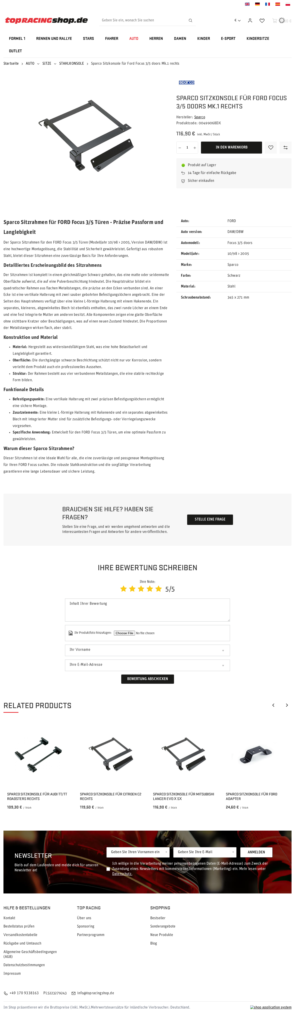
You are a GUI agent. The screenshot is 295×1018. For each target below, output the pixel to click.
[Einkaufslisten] (262, 20)
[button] (273, 705)
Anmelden (256, 852)
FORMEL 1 (17, 39)
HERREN (156, 39)
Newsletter (33, 855)
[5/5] (158, 589)
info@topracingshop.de (95, 993)
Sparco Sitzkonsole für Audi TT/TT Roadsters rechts (37, 796)
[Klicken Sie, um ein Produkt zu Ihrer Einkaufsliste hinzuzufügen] (271, 148)
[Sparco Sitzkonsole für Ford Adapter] (256, 754)
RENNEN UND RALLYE (54, 39)
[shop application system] (271, 1007)
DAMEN (180, 39)
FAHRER (111, 39)
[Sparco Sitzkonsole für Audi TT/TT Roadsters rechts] (38, 754)
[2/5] (132, 589)
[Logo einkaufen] (46, 20)
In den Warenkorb (232, 147)
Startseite (11, 64)
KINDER (203, 39)
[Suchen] (190, 20)
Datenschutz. (122, 874)
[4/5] (150, 589)
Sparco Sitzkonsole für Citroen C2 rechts (110, 796)
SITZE (46, 64)
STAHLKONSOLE (71, 64)
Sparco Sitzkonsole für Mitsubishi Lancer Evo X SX (183, 796)
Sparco (199, 117)
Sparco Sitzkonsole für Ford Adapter (251, 796)
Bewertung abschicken (147, 679)
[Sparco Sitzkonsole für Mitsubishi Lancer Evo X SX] (184, 754)
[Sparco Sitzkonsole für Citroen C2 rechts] (111, 754)
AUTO (133, 39)
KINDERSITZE (258, 39)
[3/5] (141, 589)
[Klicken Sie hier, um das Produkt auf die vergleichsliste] (286, 148)
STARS (88, 39)
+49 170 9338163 (24, 993)
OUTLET (15, 51)
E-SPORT (228, 39)
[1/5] (123, 589)
